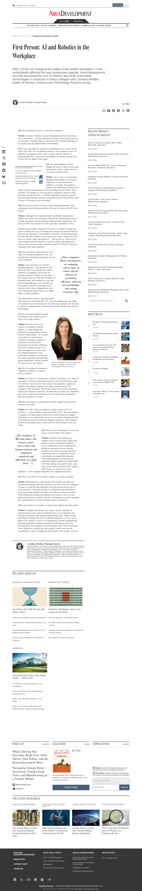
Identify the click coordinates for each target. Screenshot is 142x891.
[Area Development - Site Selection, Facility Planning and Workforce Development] (71, 13)
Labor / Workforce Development (54, 861)
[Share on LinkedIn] (4, 151)
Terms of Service (90, 889)
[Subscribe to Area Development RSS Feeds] (22, 880)
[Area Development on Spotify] (42, 880)
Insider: (110, 769)
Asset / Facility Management (52, 857)
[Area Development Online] (46, 886)
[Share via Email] (4, 182)
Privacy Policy (78, 889)
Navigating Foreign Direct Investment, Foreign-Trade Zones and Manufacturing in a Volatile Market (29, 773)
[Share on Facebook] (4, 164)
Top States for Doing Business (83, 871)
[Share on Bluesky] (4, 176)
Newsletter (19, 859)
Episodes (45, 744)
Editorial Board (104, 25)
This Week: (111, 774)
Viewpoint (17, 648)
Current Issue (20, 864)
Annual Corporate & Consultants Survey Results (83, 863)
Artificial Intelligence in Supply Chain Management (25, 182)
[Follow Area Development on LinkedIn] (15, 880)
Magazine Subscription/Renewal (24, 854)
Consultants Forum (20, 5)
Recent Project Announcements (53, 868)
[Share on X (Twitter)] (4, 158)
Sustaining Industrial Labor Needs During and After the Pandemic (26, 177)
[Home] (29, 880)
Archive (126, 744)
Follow (62, 21)
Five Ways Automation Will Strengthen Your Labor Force (28, 171)
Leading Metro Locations (81, 868)
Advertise (32, 5)
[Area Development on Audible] (49, 880)
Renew (126, 5)
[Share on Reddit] (4, 170)
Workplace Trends (59, 582)
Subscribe (117, 5)
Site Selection (47, 864)
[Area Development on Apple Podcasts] (35, 880)
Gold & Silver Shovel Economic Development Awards (83, 858)
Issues (86, 744)
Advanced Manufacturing (45, 36)
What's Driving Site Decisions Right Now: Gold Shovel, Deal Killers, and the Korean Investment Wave (30, 757)
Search (79, 21)
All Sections (127, 26)
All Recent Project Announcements (101, 301)
